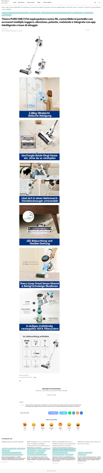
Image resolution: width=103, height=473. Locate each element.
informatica (67, 405)
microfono (40, 406)
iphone (72, 405)
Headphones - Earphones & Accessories (64, 450)
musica (45, 406)
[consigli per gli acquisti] (6, 2)
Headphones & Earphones (60, 452)
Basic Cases (46, 448)
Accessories (31, 448)
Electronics (12, 448)
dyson (57, 405)
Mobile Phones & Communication (12, 452)
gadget (61, 405)
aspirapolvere (37, 405)
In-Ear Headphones (58, 454)
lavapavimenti (77, 405)
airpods (27, 405)
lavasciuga (28, 406)
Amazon (5, 448)
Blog (7, 7)
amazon (32, 405)
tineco (77, 406)
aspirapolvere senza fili (47, 405)
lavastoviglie (34, 406)
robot (54, 406)
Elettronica (21, 448)
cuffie (54, 405)
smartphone (64, 406)
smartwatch (70, 406)
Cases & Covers (32, 450)
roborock (50, 406)
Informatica (6, 15)
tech (75, 406)
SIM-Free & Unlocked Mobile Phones (12, 454)
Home (3, 7)
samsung (58, 406)
